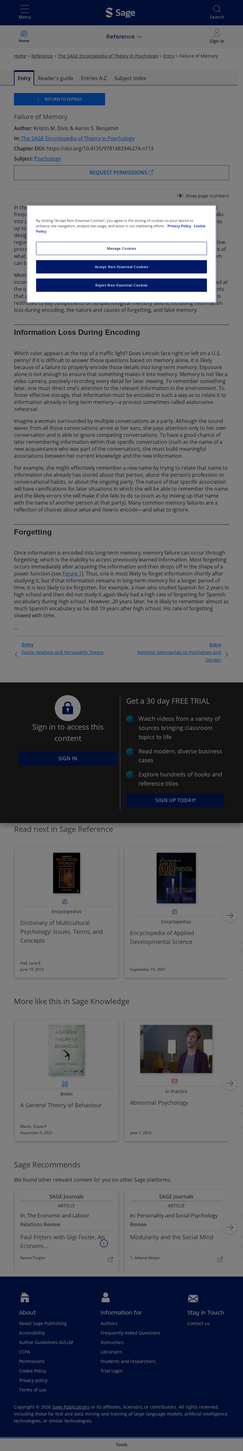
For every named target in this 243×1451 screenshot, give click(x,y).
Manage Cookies (121, 248)
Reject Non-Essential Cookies (121, 284)
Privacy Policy (179, 225)
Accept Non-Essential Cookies (121, 266)
